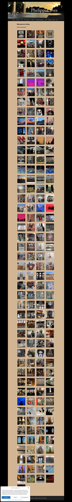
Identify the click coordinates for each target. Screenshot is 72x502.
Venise (46, 19)
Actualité (13, 19)
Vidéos (22, 19)
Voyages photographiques (39, 19)
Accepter (6, 497)
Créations (32, 19)
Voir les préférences (24, 497)
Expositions (18, 19)
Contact (53, 19)
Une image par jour (27, 19)
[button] (28, 487)
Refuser (15, 497)
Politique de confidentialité (18, 499)
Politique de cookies (11, 499)
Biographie (49, 19)
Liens (57, 19)
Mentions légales (43, 498)
